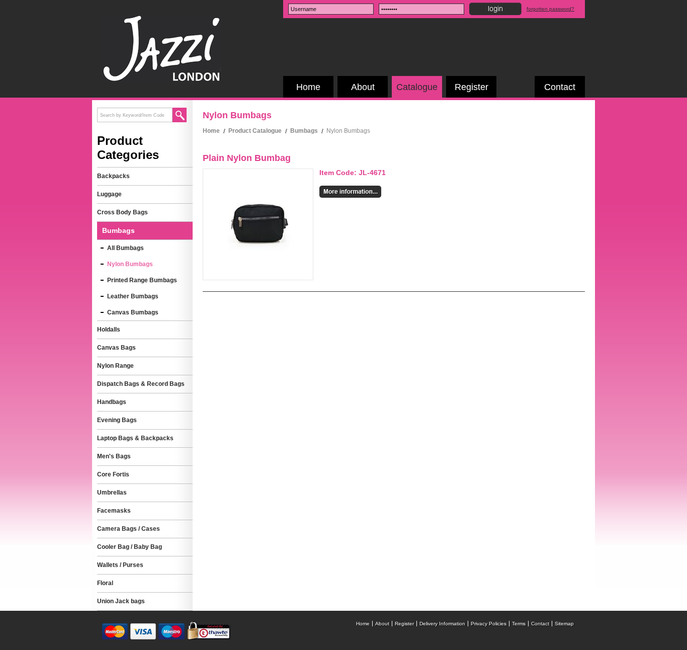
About (363, 87)
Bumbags (304, 130)
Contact (559, 87)
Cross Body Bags (122, 212)
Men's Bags (114, 456)
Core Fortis (113, 474)
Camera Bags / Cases (128, 528)
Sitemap (564, 623)
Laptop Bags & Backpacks (135, 438)
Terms (519, 623)
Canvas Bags (116, 347)
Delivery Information (442, 623)
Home (308, 87)
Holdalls (108, 329)
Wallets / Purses (120, 564)
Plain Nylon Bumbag (247, 158)
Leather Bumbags (132, 296)
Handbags (111, 401)
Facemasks (114, 510)
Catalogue (417, 87)
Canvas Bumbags (132, 312)
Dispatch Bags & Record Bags (141, 383)
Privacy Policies (488, 623)
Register (471, 87)
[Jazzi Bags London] (161, 78)
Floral (105, 583)
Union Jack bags (121, 601)
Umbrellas (112, 492)
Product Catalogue (255, 130)
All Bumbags (125, 248)
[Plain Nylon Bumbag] (258, 260)
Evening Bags (117, 420)
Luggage (109, 194)
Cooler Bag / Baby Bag (129, 546)
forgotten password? (550, 9)
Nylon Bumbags (130, 264)
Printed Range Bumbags (142, 280)
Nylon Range (115, 365)
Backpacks (113, 176)
